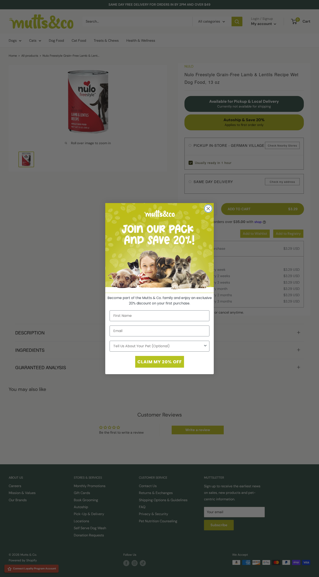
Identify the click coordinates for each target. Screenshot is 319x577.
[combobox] (158, 346)
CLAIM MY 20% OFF (159, 362)
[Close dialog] (208, 208)
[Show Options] (205, 346)
